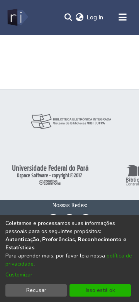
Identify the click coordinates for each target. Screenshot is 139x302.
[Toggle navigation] (122, 17)
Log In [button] (95, 17)
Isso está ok (100, 290)
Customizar (18, 274)
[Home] (17, 17)
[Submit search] (68, 17)
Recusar (36, 290)
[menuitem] (79, 17)
